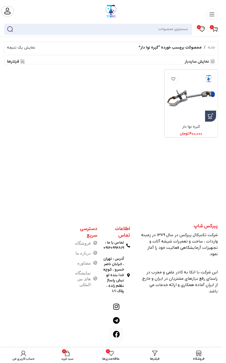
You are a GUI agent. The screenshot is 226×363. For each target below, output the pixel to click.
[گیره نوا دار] (191, 96)
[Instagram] (116, 307)
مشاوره (84, 263)
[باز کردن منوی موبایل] (211, 14)
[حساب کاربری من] (7, 11)
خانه (211, 47)
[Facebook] (116, 334)
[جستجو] (10, 29)
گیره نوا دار (191, 126)
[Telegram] (116, 320)
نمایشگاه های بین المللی (83, 279)
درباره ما (83, 253)
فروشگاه (83, 243)
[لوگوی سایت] (111, 11)
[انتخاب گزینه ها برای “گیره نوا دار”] (210, 116)
